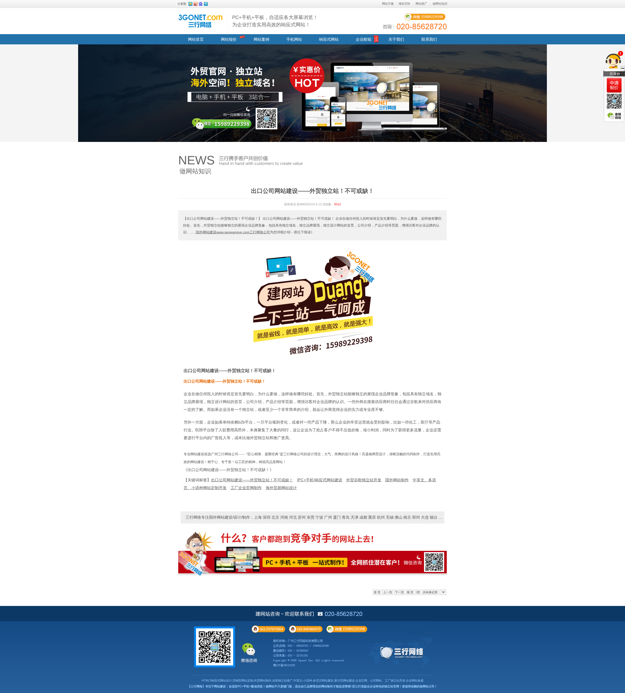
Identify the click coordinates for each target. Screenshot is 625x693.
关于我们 (396, 39)
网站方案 (388, 3)
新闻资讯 (290, 204)
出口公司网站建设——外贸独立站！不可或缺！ (230, 370)
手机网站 (294, 39)
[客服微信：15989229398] (614, 116)
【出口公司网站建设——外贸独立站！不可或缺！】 (222, 218)
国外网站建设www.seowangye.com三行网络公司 (233, 232)
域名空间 (404, 3)
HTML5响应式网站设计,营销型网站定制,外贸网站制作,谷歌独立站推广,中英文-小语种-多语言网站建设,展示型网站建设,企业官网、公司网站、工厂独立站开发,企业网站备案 (313, 680)
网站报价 (229, 39)
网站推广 (421, 3)
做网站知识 (440, 3)
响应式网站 (329, 39)
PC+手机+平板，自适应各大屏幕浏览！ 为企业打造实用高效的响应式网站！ (275, 21)
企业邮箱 (363, 39)
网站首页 (196, 39)
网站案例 (261, 39)
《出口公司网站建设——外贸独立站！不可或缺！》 (228, 470)
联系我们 (429, 39)
